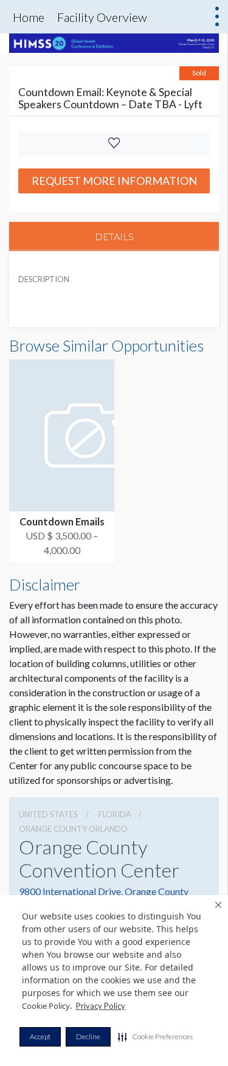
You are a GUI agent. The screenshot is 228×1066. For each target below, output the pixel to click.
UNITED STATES (48, 814)
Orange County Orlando (73, 829)
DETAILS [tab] (114, 236)
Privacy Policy (100, 1006)
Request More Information (114, 180)
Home (28, 17)
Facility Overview (102, 17)
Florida (114, 814)
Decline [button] (88, 1036)
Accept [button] (40, 1036)
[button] (155, 1037)
